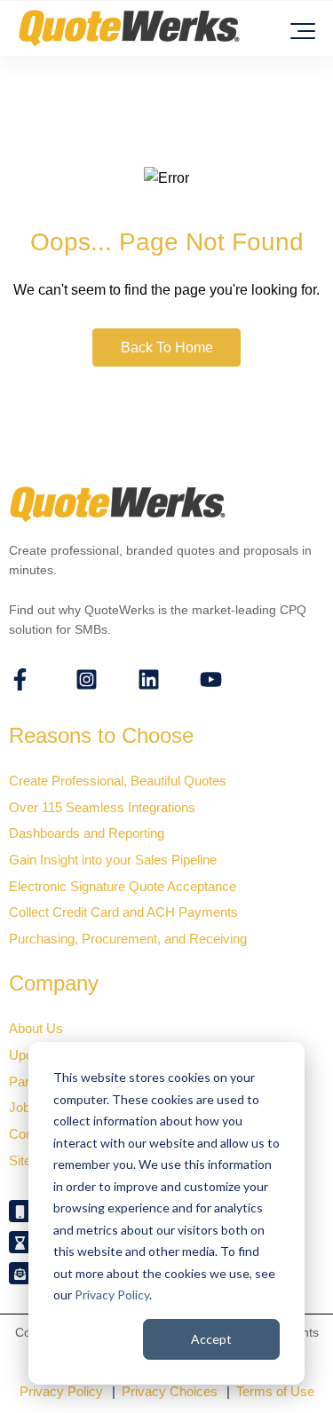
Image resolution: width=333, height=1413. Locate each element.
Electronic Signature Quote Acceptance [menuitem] (122, 886)
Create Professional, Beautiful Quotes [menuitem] (117, 780)
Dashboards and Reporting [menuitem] (86, 833)
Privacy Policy (112, 1294)
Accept (211, 1338)
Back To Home (167, 347)
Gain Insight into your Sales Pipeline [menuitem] (113, 859)
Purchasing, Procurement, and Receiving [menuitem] (128, 938)
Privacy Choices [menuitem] (170, 1391)
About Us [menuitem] (36, 1028)
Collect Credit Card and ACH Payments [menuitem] (123, 912)
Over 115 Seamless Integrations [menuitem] (102, 807)
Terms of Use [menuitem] (275, 1391)
